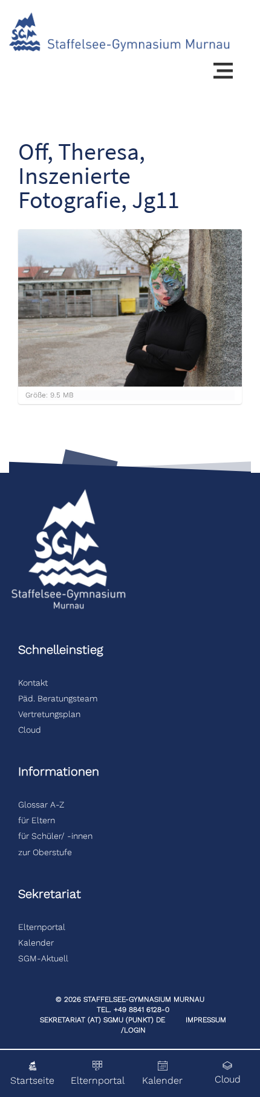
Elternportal (41, 927)
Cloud (29, 730)
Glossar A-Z (41, 804)
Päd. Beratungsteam (59, 698)
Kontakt (33, 683)
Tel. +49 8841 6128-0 (133, 1009)
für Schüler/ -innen (55, 836)
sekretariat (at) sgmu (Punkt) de (102, 1020)
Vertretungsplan (49, 714)
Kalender (36, 942)
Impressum (206, 1020)
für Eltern (36, 820)
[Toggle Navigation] (223, 71)
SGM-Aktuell (43, 958)
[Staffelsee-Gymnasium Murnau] (119, 31)
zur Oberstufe (45, 852)
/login (133, 1030)
